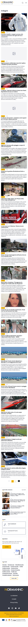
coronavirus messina (7, 573)
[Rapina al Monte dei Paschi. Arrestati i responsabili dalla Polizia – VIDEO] (14, 326)
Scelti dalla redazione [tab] (7, 489)
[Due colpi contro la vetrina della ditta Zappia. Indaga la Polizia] (14, 458)
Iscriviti (6, 547)
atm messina (16, 575)
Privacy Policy (14, 602)
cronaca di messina (15, 570)
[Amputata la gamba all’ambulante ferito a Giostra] (14, 162)
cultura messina (6, 568)
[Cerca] (22, 3)
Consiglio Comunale (7, 575)
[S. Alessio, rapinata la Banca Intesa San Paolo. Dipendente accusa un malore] (14, 81)
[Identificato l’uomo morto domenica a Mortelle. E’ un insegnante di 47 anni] (14, 352)
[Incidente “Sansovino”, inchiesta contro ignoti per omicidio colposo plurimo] (14, 108)
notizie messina (6, 570)
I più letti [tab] (24, 489)
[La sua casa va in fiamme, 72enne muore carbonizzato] (14, 216)
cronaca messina (14, 566)
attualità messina (20, 564)
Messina (5, 564)
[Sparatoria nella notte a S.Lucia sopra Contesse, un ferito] (14, 402)
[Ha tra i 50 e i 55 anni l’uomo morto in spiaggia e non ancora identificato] (14, 378)
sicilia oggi (14, 571)
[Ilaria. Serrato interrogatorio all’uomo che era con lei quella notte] (14, 245)
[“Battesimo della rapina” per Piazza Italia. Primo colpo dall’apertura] (14, 189)
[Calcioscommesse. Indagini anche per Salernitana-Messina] (14, 429)
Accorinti (16, 573)
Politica (3, 61)
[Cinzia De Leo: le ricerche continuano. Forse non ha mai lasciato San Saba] (14, 300)
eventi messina (6, 566)
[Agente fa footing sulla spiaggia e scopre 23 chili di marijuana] (14, 135)
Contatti (14, 599)
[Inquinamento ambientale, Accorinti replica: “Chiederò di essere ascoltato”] (14, 53)
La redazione (14, 595)
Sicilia (21, 566)
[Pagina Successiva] (19, 481)
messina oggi (11, 564)
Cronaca (3, 32)
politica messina (6, 571)
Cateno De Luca (15, 568)
